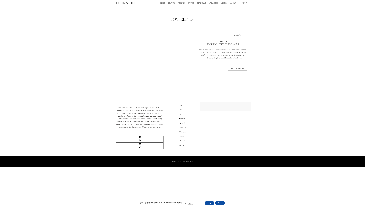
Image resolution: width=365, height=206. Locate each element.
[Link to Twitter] (139, 148)
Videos (224, 3)
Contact (243, 3)
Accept (209, 203)
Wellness (213, 3)
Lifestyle (201, 3)
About (233, 3)
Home (182, 105)
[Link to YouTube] (139, 144)
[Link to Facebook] (139, 137)
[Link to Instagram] (139, 141)
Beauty (171, 3)
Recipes (181, 3)
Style (162, 3)
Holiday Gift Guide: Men (223, 44)
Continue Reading (237, 68)
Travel (191, 3)
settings (190, 204)
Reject (220, 203)
